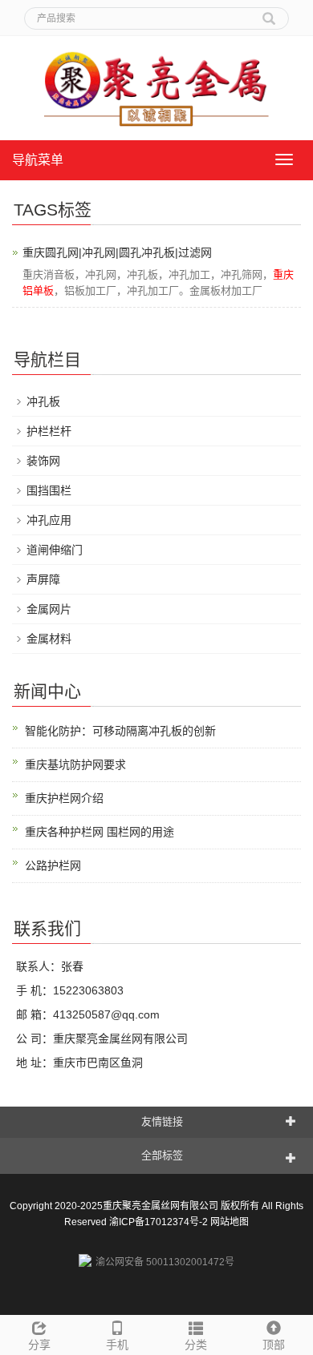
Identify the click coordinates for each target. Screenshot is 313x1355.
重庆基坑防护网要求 (75, 764)
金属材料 (48, 638)
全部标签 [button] (162, 1155)
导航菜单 (37, 160)
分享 (39, 1344)
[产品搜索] (269, 12)
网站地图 (229, 1222)
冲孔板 (43, 401)
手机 (117, 1344)
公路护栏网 (53, 865)
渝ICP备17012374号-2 (158, 1222)
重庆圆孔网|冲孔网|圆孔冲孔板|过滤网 (117, 252)
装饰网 (43, 460)
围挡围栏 (48, 490)
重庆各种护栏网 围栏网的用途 (99, 831)
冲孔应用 (48, 520)
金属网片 (48, 609)
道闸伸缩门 (54, 549)
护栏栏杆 (48, 431)
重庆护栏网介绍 (64, 798)
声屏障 (43, 579)
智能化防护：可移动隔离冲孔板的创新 (120, 730)
